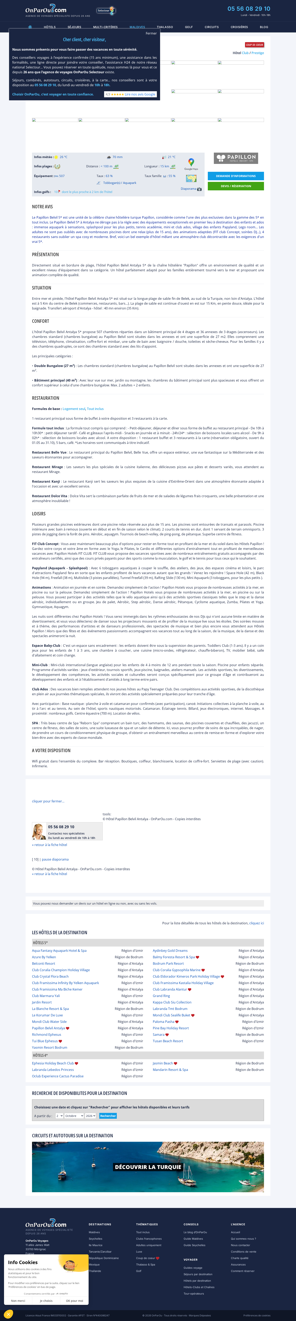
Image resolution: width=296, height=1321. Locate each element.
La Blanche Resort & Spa (50, 1008)
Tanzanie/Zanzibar (100, 1251)
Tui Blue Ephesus (45, 1041)
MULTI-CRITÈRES (105, 27)
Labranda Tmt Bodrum (170, 1008)
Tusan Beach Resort (168, 1041)
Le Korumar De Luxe (47, 1015)
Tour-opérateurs (194, 1293)
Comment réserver (243, 1271)
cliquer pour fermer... (48, 801)
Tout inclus (143, 1232)
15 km (164, 166)
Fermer (151, 33)
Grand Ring (161, 996)
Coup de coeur (146, 1258)
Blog (264, 27)
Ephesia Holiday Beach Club (53, 1063)
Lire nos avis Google (140, 94)
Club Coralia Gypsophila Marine (177, 970)
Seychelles (95, 1238)
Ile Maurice (95, 1245)
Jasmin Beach (163, 1063)
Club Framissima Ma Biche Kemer (57, 989)
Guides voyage (193, 1267)
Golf (189, 27)
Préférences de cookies (256, 1315)
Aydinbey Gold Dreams (170, 950)
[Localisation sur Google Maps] (191, 164)
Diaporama (189, 189)
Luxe (139, 1251)
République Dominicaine (104, 1258)
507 (61, 176)
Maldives (94, 1232)
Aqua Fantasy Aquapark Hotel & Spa (59, 950)
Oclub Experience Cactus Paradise (58, 1076)
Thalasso (165, 27)
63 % (109, 176)
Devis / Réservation (236, 186)
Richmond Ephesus (46, 1034)
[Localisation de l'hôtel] (191, 178)
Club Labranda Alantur (170, 989)
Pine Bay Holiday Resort (171, 1028)
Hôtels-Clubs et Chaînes (199, 1287)
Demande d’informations (236, 176)
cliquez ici (256, 923)
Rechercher (108, 1116)
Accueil (235, 1232)
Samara (159, 1034)
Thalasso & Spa (145, 1264)
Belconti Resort (43, 963)
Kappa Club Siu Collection (172, 1002)
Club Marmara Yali (46, 996)
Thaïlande (95, 1271)
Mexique (94, 1264)
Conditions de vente (243, 1251)
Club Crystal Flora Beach (50, 976)
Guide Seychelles (194, 1245)
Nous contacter (240, 1245)
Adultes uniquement (148, 1245)
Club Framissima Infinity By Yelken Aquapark (65, 983)
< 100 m (106, 166)
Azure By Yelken (44, 957)
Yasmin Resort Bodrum (49, 1047)
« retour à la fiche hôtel (49, 845)
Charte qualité (239, 1258)
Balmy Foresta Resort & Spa (174, 957)
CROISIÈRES (239, 27)
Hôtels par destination (197, 1280)
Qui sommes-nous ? (243, 1238)
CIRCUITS (212, 27)
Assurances (238, 1264)
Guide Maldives (193, 1238)
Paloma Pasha (163, 1021)
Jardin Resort (42, 1002)
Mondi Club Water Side (49, 1021)
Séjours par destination (198, 1274)
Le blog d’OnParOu (195, 1232)
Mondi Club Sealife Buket (171, 1015)
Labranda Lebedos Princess (53, 1069)
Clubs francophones (149, 1238)
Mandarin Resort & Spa (170, 1069)
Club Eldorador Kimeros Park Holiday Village (186, 976)
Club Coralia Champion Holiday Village (61, 970)
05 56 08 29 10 (249, 8)
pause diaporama (55, 859)
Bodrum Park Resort (168, 963)
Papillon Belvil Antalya (48, 1028)
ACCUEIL (30, 27)
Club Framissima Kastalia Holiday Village (183, 983)
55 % (172, 176)
